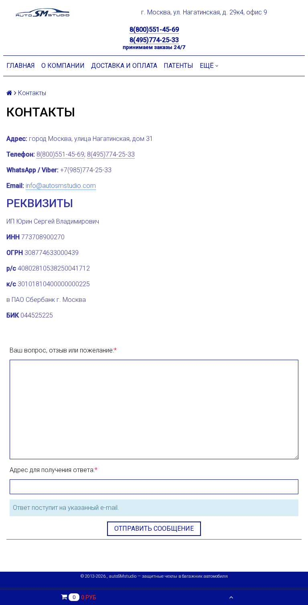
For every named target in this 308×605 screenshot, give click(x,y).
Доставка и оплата (124, 65)
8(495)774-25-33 (154, 40)
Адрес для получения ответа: (52, 470)
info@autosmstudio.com (61, 185)
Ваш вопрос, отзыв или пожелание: (62, 350)
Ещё (207, 65)
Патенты (178, 65)
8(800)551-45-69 (154, 29)
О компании (63, 65)
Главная (20, 65)
